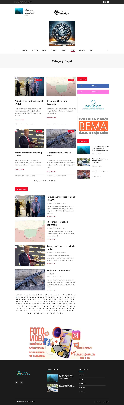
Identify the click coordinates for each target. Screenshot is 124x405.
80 (49, 301)
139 (50, 308)
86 (65, 301)
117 (38, 306)
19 (63, 295)
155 (44, 311)
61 (57, 299)
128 (74, 306)
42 (65, 297)
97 (35, 304)
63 (63, 299)
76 (38, 301)
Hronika (53, 50)
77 (41, 301)
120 (48, 306)
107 (67, 304)
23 (74, 295)
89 (73, 301)
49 (25, 299)
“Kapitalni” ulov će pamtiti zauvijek (100, 172)
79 (46, 301)
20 (66, 295)
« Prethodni (36, 181)
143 (63, 308)
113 (26, 306)
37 (52, 297)
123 (57, 306)
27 (25, 297)
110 (16, 306)
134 (33, 308)
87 (68, 301)
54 (38, 299)
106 (64, 304)
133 (30, 308)
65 (68, 299)
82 (54, 301)
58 (49, 299)
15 (53, 295)
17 (58, 295)
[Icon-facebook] (104, 2)
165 (28, 313)
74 (33, 301)
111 (19, 306)
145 (70, 308)
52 (33, 299)
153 (37, 311)
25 (19, 297)
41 (62, 297)
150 (27, 311)
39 (57, 297)
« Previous (18, 295)
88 (71, 301)
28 (27, 297)
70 (22, 301)
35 (46, 297)
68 (17, 301)
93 (24, 304)
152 (34, 311)
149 (24, 311)
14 (51, 295)
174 (57, 313)
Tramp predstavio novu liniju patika (29, 154)
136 (40, 308)
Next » (62, 313)
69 (19, 301)
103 (53, 304)
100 (44, 304)
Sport (91, 50)
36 (49, 297)
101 (47, 304)
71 (25, 301)
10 (41, 295)
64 (65, 299)
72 (27, 301)
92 (21, 304)
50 (28, 299)
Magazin (82, 50)
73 (30, 301)
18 (61, 295)
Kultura (63, 50)
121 (51, 306)
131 (24, 308)
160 (60, 311)
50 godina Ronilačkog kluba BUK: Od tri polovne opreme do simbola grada (30, 12)
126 (67, 306)
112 (23, 306)
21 (69, 295)
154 (40, 311)
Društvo (35, 50)
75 (36, 301)
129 (17, 308)
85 (63, 301)
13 (48, 295)
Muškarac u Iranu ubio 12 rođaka (58, 154)
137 (43, 308)
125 (64, 306)
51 (30, 299)
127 (71, 306)
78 (44, 301)
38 (54, 297)
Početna (25, 50)
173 (54, 313)
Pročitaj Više (19, 120)
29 (30, 297)
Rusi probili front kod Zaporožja (56, 102)
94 (27, 304)
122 (54, 306)
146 (73, 308)
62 (60, 299)
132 (27, 308)
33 (41, 297)
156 (47, 311)
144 (66, 308)
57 (46, 299)
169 (41, 313)
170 (44, 313)
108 (70, 304)
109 (74, 304)
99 (40, 304)
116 (35, 306)
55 (41, 299)
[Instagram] (108, 2)
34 (44, 297)
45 (74, 297)
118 (41, 306)
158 (53, 311)
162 (67, 311)
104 (57, 304)
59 (52, 299)
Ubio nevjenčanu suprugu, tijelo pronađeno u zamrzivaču (100, 160)
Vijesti (44, 50)
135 (37, 308)
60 (55, 299)
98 (38, 304)
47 (19, 299)
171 (48, 313)
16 (56, 295)
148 (20, 311)
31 (35, 297)
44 (71, 297)
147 (17, 311)
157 (50, 311)
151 (30, 311)
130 (20, 308)
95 (30, 304)
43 (68, 297)
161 (63, 311)
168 (38, 313)
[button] (107, 50)
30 (33, 297)
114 (29, 306)
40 (60, 297)
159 (57, 311)
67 (73, 299)
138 (47, 308)
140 (53, 308)
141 (57, 308)
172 (51, 313)
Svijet (73, 50)
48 (22, 299)
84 (60, 301)
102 (50, 304)
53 (36, 299)
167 (34, 313)
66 (71, 299)
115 (32, 306)
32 (38, 297)
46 (17, 299)
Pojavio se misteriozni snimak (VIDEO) (29, 102)
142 (60, 308)
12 (46, 295)
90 (16, 304)
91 (19, 304)
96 (32, 304)
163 (70, 311)
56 (44, 299)
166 (31, 313)
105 (60, 304)
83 (57, 301)
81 (52, 301)
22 (71, 295)
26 (22, 297)
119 (44, 306)
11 (43, 295)
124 (61, 306)
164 (73, 311)
